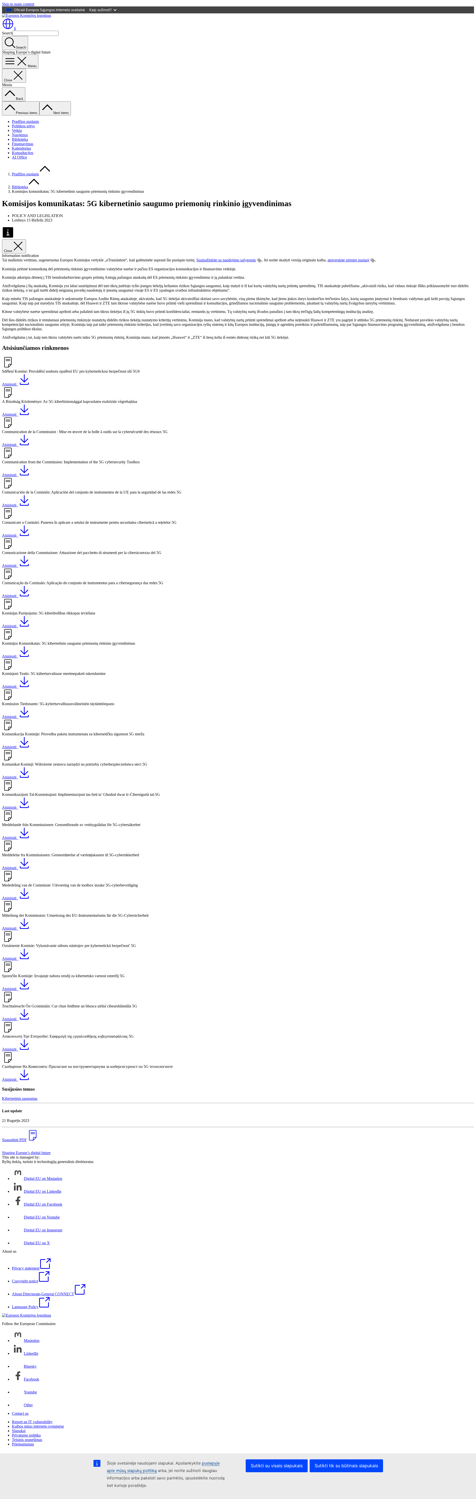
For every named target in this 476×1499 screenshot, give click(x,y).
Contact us (20, 1413)
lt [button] (15, 28)
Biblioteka (20, 139)
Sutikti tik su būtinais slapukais (346, 1465)
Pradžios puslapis (25, 121)
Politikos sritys (23, 126)
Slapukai (19, 1431)
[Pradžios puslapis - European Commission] (26, 15)
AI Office (19, 157)
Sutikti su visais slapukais (277, 1465)
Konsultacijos (22, 153)
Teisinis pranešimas (27, 1440)
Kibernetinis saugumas (19, 1098)
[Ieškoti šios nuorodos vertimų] (259, 260)
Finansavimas (22, 144)
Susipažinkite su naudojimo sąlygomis (226, 260)
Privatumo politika (26, 1435)
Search (7, 33)
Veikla (17, 130)
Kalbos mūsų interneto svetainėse (38, 1426)
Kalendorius (21, 148)
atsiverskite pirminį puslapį (348, 260)
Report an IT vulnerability (32, 1422)
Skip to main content (18, 4)
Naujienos (20, 135)
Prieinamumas (23, 1444)
